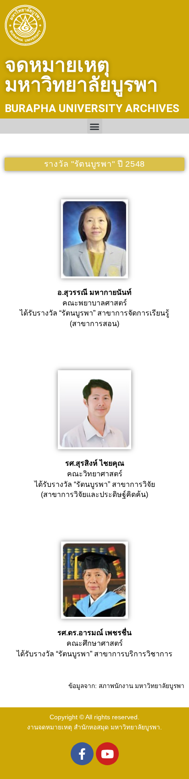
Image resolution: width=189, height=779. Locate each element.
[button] (94, 126)
